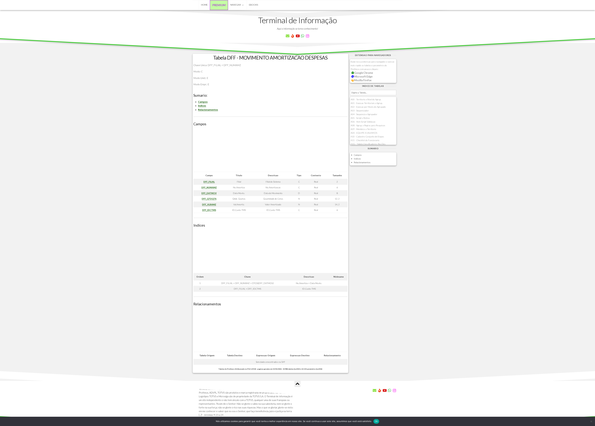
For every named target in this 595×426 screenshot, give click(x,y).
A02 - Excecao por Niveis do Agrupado (368, 106)
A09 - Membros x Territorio (363, 129)
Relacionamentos (208, 109)
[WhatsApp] (302, 36)
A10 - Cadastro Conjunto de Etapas (367, 136)
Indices (202, 105)
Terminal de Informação (297, 20)
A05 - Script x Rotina (360, 118)
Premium (219, 5)
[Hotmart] (292, 36)
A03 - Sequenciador (360, 110)
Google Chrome (363, 72)
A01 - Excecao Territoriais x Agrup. (367, 103)
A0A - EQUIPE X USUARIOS (364, 132)
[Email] (287, 36)
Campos (203, 101)
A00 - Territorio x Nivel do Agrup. (366, 99)
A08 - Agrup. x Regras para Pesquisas (368, 125)
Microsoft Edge (363, 76)
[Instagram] (307, 36)
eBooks (253, 4)
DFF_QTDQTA (209, 198)
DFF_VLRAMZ (209, 204)
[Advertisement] (270, 150)
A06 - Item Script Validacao (363, 121)
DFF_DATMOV (209, 193)
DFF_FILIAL (209, 181)
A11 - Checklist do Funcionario (365, 140)
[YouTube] (297, 36)
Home (204, 4)
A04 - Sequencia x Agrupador (364, 114)
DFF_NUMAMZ (209, 187)
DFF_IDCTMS (209, 210)
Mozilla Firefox (362, 80)
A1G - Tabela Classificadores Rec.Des (368, 144)
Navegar (235, 4)
